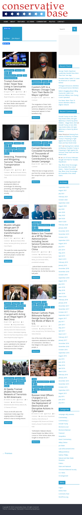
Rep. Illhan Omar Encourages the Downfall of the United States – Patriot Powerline (68, 167)
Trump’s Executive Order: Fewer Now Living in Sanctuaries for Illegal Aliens (15, 85)
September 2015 (64, 390)
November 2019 (64, 234)
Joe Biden (62, 446)
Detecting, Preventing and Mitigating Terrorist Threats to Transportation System (15, 162)
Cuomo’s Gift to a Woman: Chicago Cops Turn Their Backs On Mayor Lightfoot (43, 90)
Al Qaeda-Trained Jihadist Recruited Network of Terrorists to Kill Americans (15, 393)
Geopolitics (15, 303)
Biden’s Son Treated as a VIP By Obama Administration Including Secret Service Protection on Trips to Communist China (43, 241)
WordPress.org (63, 497)
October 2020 (63, 200)
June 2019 (62, 250)
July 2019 (61, 247)
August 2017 (63, 318)
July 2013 (61, 403)
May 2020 (62, 215)
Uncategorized (63, 476)
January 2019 (63, 265)
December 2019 (64, 231)
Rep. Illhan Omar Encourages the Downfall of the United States (68, 173)
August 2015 (63, 393)
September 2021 (64, 187)
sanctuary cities (19, 97)
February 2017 (63, 337)
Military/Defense (64, 452)
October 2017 (63, 312)
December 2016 (64, 343)
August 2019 (63, 243)
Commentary (41, 22)
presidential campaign (38, 262)
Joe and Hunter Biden (42, 260)
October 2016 (63, 350)
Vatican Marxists (36, 334)
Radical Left (23, 405)
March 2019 (62, 259)
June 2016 (62, 362)
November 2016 (64, 346)
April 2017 (62, 331)
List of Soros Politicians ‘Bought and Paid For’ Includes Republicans (68, 160)
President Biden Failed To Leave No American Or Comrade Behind (69, 80)
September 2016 (64, 353)
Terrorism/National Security (15, 308)
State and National (65, 466)
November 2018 (64, 272)
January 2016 (63, 378)
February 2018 (63, 300)
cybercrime (43, 416)
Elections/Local (63, 427)
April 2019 (62, 256)
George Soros (40, 331)
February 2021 (63, 197)
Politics (52, 22)
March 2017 (62, 334)
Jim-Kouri (19, 92)
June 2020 (62, 212)
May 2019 (62, 253)
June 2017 (62, 325)
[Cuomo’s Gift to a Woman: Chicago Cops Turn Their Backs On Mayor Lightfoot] (43, 53)
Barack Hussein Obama (19, 172)
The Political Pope (49, 331)
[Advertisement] (69, 45)
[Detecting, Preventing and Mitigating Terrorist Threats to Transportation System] (15, 126)
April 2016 (62, 368)
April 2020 (62, 218)
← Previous (7, 453)
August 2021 (63, 190)
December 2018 (64, 268)
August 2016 (63, 356)
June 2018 (62, 287)
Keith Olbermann (17, 402)
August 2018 (63, 281)
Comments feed (64, 494)
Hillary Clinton (63, 442)
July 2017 (61, 321)
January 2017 (63, 340)
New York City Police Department (13, 335)
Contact (61, 22)
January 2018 (63, 303)
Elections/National (44, 225)
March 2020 (62, 222)
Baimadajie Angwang (20, 332)
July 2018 (61, 284)
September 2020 (64, 203)
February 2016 (63, 375)
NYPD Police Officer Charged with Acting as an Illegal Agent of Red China (15, 315)
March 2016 (62, 371)
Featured (21, 22)
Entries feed (62, 491)
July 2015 (61, 396)
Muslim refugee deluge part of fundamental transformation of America (13, 230)
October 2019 (63, 237)
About (12, 22)
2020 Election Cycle (45, 254)
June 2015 (62, 399)
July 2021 (61, 193)
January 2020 (63, 228)
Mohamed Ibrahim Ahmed (11, 405)
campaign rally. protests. (66, 414)
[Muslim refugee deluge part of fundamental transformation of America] (15, 206)
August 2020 (63, 206)
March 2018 (62, 296)
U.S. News (30, 22)
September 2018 (64, 278)
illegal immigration (9, 97)
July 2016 (61, 359)
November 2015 (64, 384)
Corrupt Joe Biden (37, 257)
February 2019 (63, 262)
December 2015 (64, 381)
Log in (61, 488)
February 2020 (63, 225)
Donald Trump (9, 70)
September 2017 (64, 315)
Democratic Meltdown (19, 94)
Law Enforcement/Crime (14, 304)
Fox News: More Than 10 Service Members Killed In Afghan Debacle (67, 102)
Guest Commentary (65, 439)
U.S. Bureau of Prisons (10, 407)
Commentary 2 (9, 222)
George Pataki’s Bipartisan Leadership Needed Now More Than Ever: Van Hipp (69, 73)
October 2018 (63, 275)
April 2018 (62, 293)
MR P (60, 146)
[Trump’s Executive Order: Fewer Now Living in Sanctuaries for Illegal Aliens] (15, 53)
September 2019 (64, 240)
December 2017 (64, 306)
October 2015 (63, 387)
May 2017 (62, 328)
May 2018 (62, 290)
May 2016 (62, 365)
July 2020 (61, 209)
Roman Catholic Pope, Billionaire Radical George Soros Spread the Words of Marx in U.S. (43, 318)
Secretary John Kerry (14, 243)
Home (6, 22)
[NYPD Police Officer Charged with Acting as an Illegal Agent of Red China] (15, 286)
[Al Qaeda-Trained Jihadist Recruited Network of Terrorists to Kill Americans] (15, 361)
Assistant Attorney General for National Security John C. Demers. (15, 329)
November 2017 (64, 309)
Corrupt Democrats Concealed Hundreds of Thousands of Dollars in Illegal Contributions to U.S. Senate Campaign (43, 155)
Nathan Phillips (63, 455)
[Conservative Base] (35, 3)
